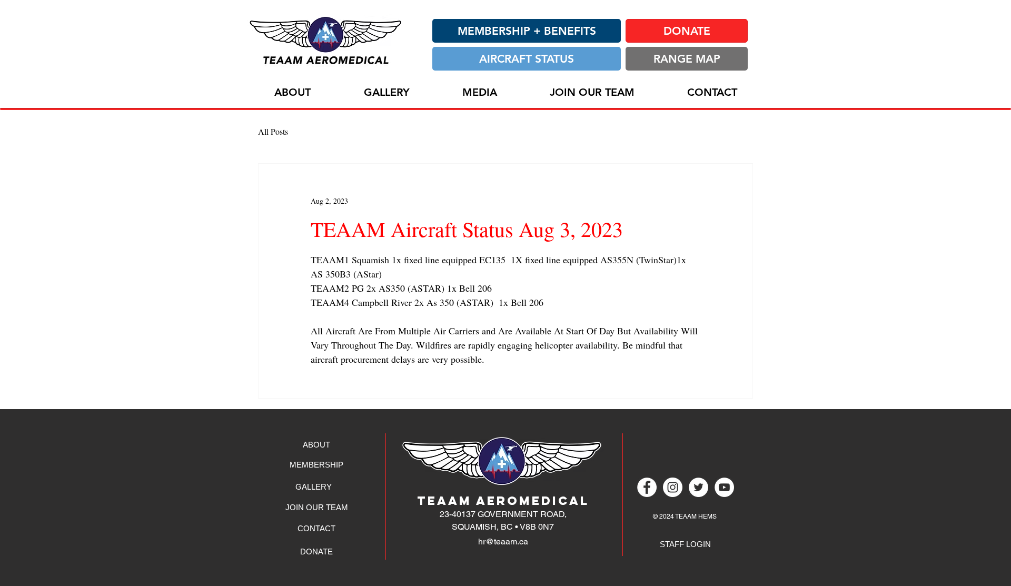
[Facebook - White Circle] (647, 487)
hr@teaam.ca (503, 542)
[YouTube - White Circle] (724, 487)
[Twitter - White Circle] (698, 487)
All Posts (273, 131)
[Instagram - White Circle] (672, 487)
